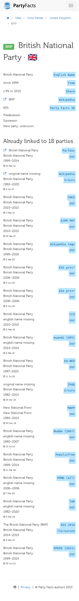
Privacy (26, 587)
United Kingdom (60, 18)
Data (18, 18)
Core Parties (35, 18)
